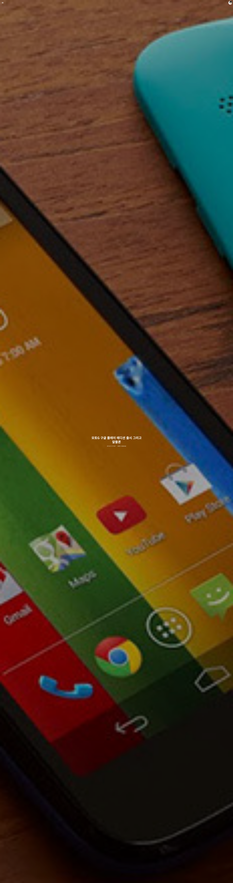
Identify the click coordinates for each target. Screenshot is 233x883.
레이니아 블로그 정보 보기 (230, 3)
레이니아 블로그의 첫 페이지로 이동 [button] (116, 3)
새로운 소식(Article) (122, 446)
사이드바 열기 (2, 3)
